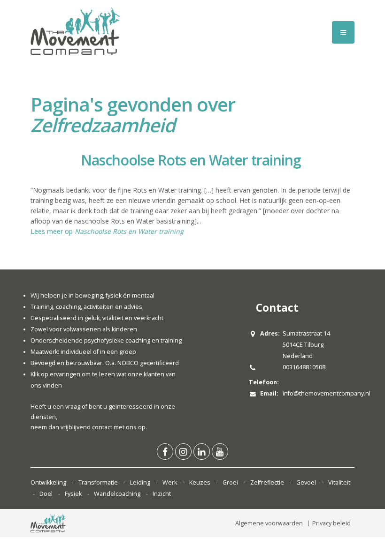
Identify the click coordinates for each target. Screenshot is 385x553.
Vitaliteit (339, 482)
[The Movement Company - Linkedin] (201, 451)
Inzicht (162, 494)
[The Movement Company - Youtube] (220, 451)
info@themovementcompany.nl (326, 393)
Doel (46, 494)
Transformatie (98, 482)
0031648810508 (304, 367)
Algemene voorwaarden (269, 523)
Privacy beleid (331, 523)
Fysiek (73, 494)
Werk (169, 482)
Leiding (140, 482)
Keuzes (199, 482)
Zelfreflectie (267, 482)
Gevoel (306, 482)
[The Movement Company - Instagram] (183, 451)
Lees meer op (107, 231)
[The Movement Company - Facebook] (165, 451)
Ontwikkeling (48, 482)
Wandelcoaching (117, 494)
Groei (230, 482)
